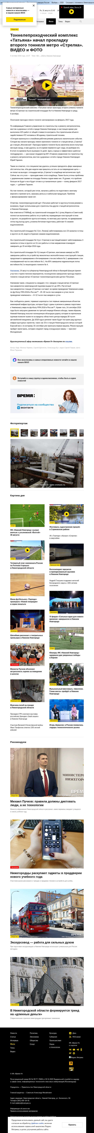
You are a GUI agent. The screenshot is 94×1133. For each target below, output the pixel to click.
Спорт (32, 1044)
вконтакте (70, 1049)
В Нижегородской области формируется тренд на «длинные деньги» (44, 1010)
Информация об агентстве (20, 1108)
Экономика (34, 1037)
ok (81, 1049)
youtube (74, 1049)
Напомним (14, 271)
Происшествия (55, 1040)
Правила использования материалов (24, 1111)
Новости (13, 1033)
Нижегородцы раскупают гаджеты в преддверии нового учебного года (46, 872)
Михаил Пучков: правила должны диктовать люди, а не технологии (43, 801)
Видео (12, 1051)
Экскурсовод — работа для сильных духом (42, 940)
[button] (25, 433)
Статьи (13, 1037)
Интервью (14, 1040)
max (74, 1053)
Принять (72, 1125)
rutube (70, 1053)
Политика (33, 1033)
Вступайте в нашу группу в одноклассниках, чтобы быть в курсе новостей (47, 379)
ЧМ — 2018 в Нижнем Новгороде (48, 56)
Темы (12, 1048)
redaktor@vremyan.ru (23, 1103)
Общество (14, 29)
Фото (12, 1044)
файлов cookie (37, 1123)
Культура (53, 1033)
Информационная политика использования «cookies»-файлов (33, 1116)
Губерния (53, 1037)
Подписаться (20, 19)
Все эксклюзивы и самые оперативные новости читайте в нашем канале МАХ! (47, 361)
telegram (77, 1049)
